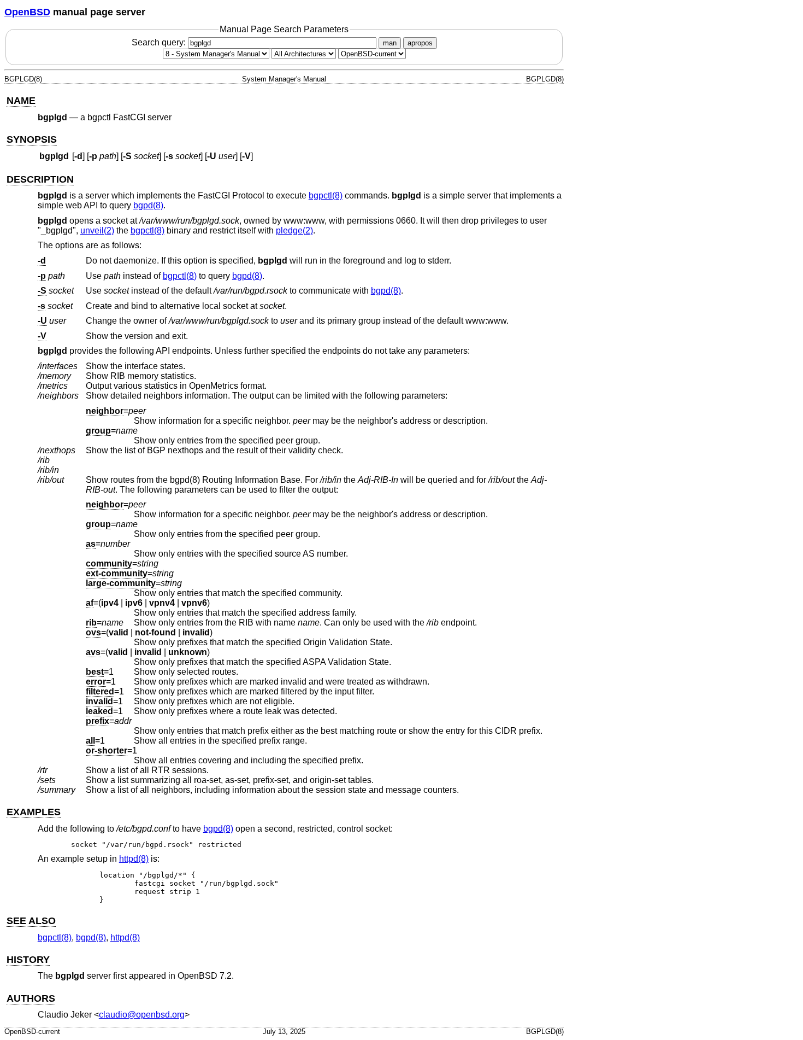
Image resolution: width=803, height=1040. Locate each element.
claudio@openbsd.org (142, 1014)
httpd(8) (134, 858)
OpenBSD (27, 12)
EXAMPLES (34, 812)
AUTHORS (31, 998)
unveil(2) (97, 230)
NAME (21, 100)
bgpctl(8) (326, 195)
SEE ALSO (31, 920)
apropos (420, 43)
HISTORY (28, 959)
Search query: (160, 42)
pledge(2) (294, 230)
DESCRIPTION (40, 179)
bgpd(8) (148, 205)
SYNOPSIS (32, 139)
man (390, 43)
